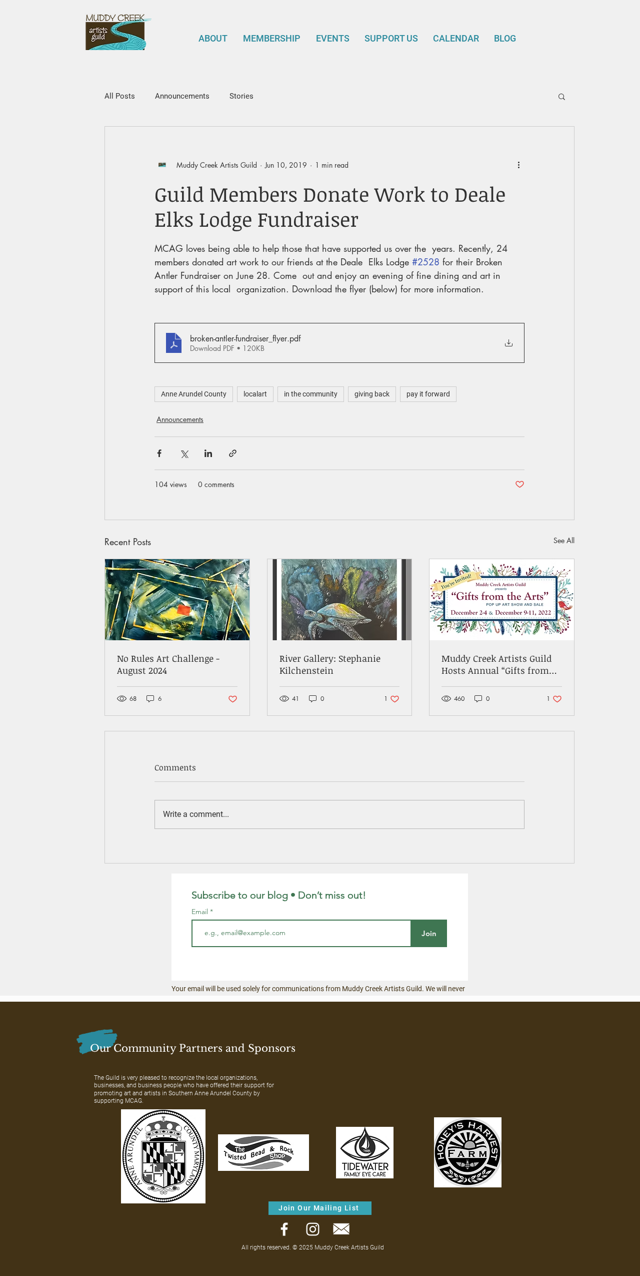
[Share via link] (233, 453)
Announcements (182, 96)
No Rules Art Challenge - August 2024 (168, 664)
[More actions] (518, 165)
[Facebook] (284, 1229)
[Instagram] (313, 1229)
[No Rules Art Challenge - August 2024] (177, 599)
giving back (372, 394)
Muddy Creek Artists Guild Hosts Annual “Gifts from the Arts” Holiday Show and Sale (500, 664)
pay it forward (428, 394)
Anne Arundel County (193, 394)
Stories (242, 96)
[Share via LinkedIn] (208, 453)
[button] (561, 96)
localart (255, 394)
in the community (311, 394)
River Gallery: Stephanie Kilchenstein (330, 664)
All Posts (119, 96)
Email (201, 911)
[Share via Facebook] (159, 453)
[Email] (341, 1229)
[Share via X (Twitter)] (183, 453)
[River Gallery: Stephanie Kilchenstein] (340, 599)
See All (564, 540)
